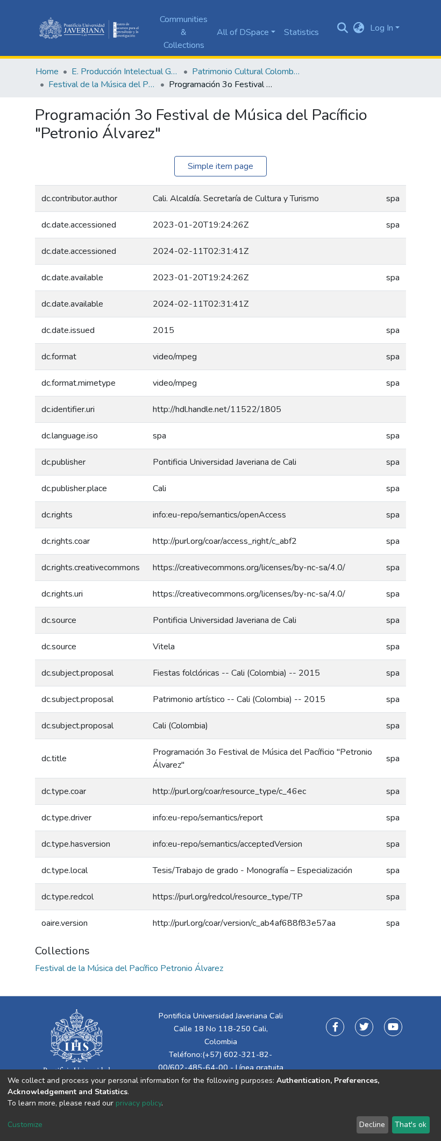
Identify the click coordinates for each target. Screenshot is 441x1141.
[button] (359, 28)
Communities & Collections (184, 32)
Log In (381, 28)
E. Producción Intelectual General (125, 71)
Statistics (301, 32)
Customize (25, 1124)
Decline (372, 1124)
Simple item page (220, 166)
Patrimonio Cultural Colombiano (246, 71)
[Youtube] (393, 1027)
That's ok (410, 1124)
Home (47, 71)
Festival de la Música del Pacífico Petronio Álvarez (102, 84)
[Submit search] (343, 28)
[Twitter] (364, 1027)
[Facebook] (335, 1027)
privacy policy (138, 1103)
